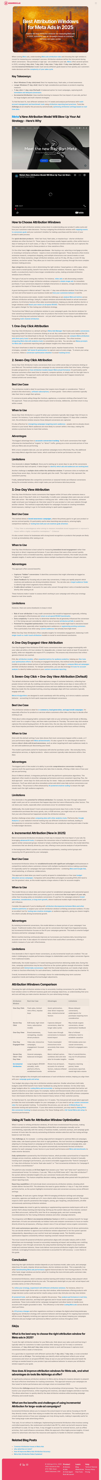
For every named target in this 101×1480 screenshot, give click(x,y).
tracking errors (64, 353)
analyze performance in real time (74, 1297)
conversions (84, 331)
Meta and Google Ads (78, 869)
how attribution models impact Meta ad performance (50, 370)
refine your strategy (21, 1288)
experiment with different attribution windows (47, 1288)
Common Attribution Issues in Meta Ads (29, 1446)
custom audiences (47, 629)
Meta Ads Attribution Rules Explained (28, 1454)
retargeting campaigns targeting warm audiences (46, 424)
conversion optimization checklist (39, 353)
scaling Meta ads (70, 1305)
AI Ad (65, 1469)
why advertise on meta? (23, 1449)
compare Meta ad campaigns (78, 664)
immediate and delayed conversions (27, 93)
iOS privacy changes (21, 1311)
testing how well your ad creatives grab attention (49, 524)
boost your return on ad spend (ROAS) (43, 305)
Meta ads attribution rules (51, 57)
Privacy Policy (90, 1469)
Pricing (87, 1472)
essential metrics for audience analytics (54, 659)
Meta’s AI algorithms (19, 696)
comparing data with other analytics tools (51, 818)
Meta (24, 57)
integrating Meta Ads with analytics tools (27, 341)
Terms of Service (91, 1467)
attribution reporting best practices (62, 104)
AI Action (66, 1467)
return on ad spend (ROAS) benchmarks (55, 616)
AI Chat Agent (68, 1472)
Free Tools (79, 1472)
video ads (58, 279)
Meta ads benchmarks (77, 1149)
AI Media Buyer (74, 1105)
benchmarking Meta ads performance (30, 1270)
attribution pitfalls (66, 621)
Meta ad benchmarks (42, 741)
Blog (77, 1467)
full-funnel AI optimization (37, 350)
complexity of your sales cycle (41, 69)
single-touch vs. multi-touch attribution (26, 635)
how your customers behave (63, 293)
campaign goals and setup (29, 1079)
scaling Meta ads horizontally (41, 1088)
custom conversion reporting (55, 669)
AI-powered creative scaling (59, 786)
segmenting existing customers (73, 626)
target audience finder (79, 582)
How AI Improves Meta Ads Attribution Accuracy (32, 1452)
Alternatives (79, 1469)
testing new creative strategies (39, 911)
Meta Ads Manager (55, 331)
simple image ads (66, 281)
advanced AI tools (27, 840)
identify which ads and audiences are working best (69, 466)
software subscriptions (40, 392)
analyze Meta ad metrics (72, 297)
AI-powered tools (18, 1297)
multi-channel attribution (29, 319)
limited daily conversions (33, 968)
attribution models (26, 659)
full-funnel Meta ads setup (75, 1110)
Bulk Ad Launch (68, 1474)
